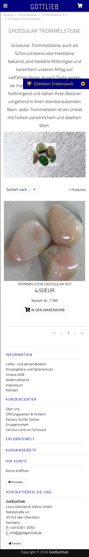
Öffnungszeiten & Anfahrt (26, 414)
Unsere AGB (15, 374)
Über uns (13, 409)
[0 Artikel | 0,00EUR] (80, 6)
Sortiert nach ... (19, 189)
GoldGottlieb (58, 552)
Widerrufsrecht (17, 379)
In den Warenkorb (47, 310)
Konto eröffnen (17, 470)
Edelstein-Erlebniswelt (52, 84)
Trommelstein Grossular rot (45, 284)
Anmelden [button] (17, 482)
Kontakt (12, 390)
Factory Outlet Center (22, 419)
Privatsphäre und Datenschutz (29, 369)
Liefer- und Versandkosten (26, 364)
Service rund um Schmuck (26, 429)
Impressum (14, 385)
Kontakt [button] (16, 543)
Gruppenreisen (17, 424)
